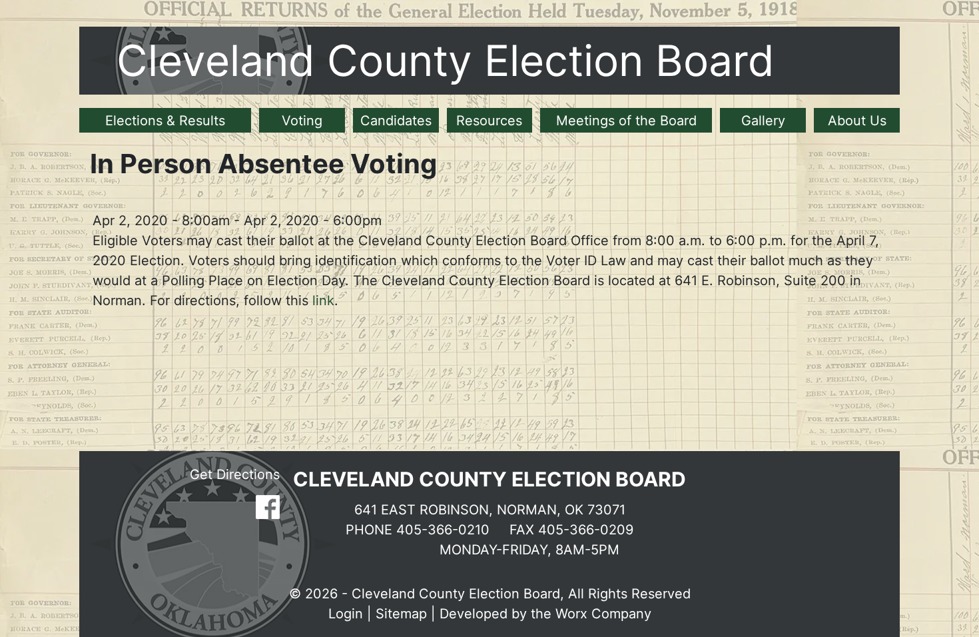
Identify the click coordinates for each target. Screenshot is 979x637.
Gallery (763, 121)
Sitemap (401, 614)
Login (345, 614)
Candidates (396, 121)
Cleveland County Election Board (446, 60)
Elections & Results (165, 121)
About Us (857, 121)
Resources (489, 121)
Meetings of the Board (626, 121)
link (323, 301)
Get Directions (235, 474)
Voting (302, 121)
